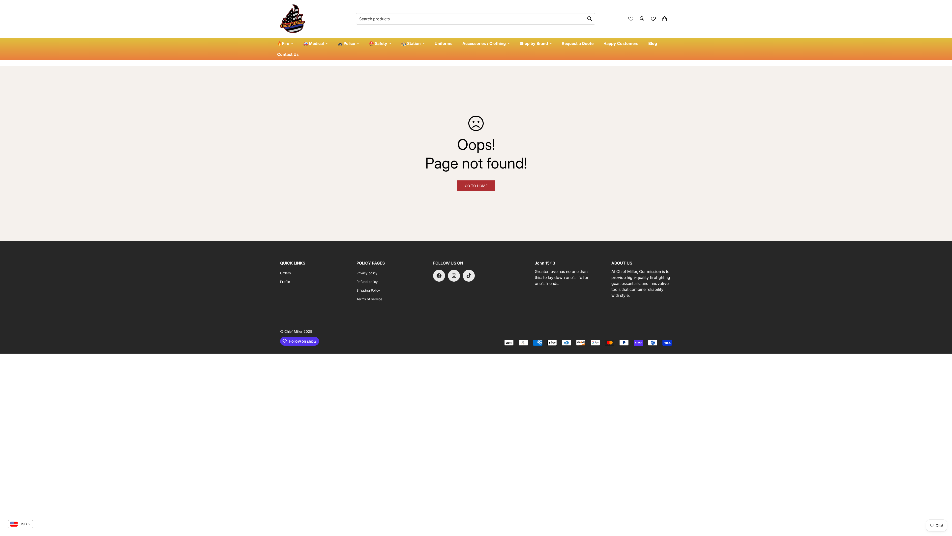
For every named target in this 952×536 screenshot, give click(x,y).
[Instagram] (454, 276)
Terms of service (369, 299)
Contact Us (288, 54)
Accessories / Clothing (484, 43)
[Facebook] (439, 276)
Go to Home (476, 186)
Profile (285, 282)
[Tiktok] (469, 276)
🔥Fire (283, 43)
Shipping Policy (368, 290)
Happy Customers (620, 43)
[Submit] (589, 18)
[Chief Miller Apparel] (292, 19)
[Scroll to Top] (942, 509)
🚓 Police (346, 43)
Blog (652, 43)
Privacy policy (367, 273)
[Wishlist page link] (630, 18)
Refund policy (367, 282)
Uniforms (443, 43)
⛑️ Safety (378, 43)
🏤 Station (411, 43)
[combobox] (20, 524)
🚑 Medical (313, 43)
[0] (664, 19)
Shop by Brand (534, 43)
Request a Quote (578, 43)
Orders (285, 273)
